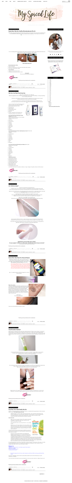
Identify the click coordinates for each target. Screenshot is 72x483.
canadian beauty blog (15, 84)
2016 (49, 88)
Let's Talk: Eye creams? (14, 186)
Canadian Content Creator (22, 1)
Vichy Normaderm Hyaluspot (15, 329)
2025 (49, 100)
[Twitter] (50, 54)
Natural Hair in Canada (37, 1)
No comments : (11, 176)
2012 (49, 83)
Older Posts (42, 473)
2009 (49, 79)
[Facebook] (56, 54)
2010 (49, 81)
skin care (14, 178)
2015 (49, 87)
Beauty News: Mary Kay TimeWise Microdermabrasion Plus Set (22, 31)
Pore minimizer (39, 85)
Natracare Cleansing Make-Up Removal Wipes (55, 60)
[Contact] (60, 54)
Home (3, 1)
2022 (49, 96)
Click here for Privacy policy (55, 31)
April (49, 102)
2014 (49, 86)
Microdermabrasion (23, 85)
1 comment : (11, 83)
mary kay (25, 84)
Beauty (14, 1)
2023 (49, 97)
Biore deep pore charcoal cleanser (17, 262)
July (49, 105)
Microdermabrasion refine (32, 85)
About (7, 1)
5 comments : (11, 467)
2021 (49, 95)
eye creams (23, 249)
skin (11, 178)
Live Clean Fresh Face (30, 177)
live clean (24, 177)
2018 (49, 91)
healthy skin (21, 84)
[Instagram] (52, 54)
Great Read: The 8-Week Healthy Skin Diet (18, 409)
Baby (10, 1)
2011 (49, 82)
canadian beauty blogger (15, 249)
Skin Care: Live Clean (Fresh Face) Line (17, 93)
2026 (49, 101)
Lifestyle (30, 1)
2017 (49, 90)
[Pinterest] (54, 54)
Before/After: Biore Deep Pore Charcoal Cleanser (19, 258)
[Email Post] (32, 83)
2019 (49, 92)
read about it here (24, 192)
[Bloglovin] (58, 54)
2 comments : (11, 248)
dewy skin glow (14, 177)
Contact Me (45, 1)
